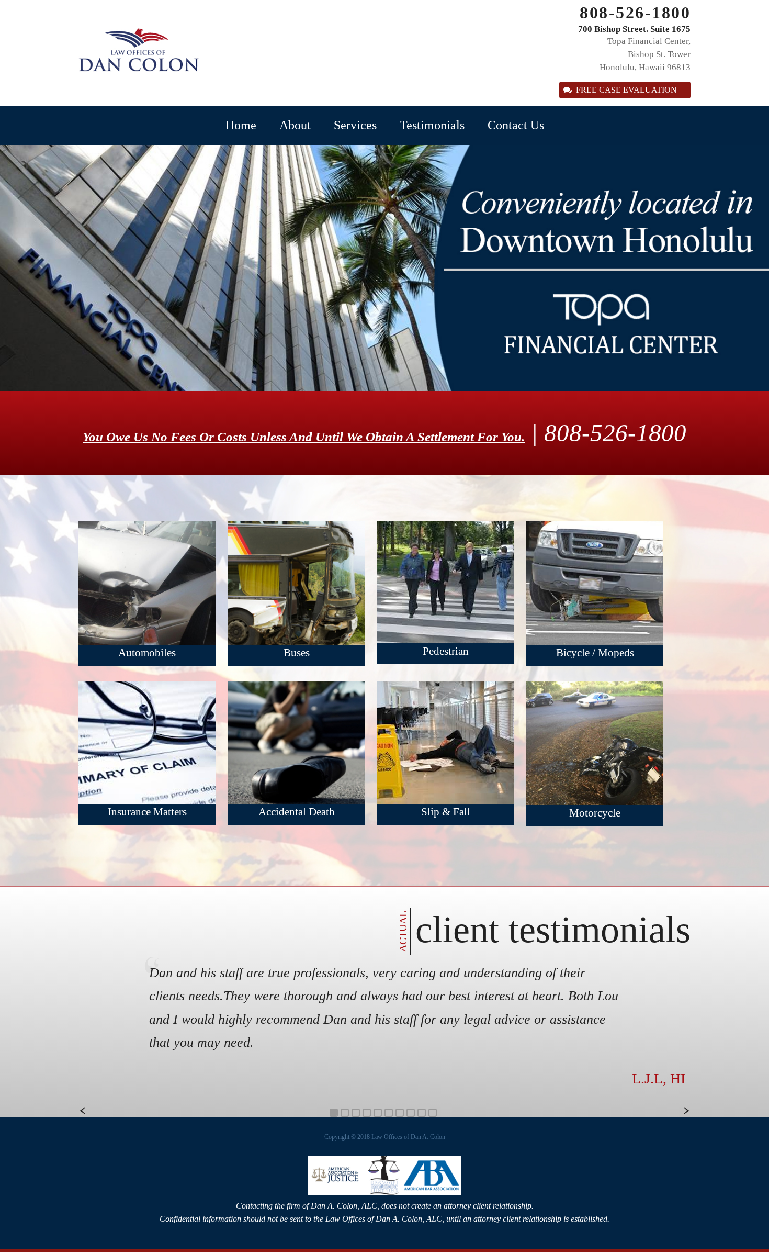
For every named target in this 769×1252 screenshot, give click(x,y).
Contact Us (516, 125)
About (295, 125)
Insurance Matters (147, 812)
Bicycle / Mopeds (595, 652)
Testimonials (432, 125)
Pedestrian (446, 651)
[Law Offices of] (138, 68)
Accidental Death (296, 812)
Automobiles (147, 652)
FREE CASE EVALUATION (626, 89)
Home (240, 125)
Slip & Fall (445, 812)
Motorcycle (594, 813)
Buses (297, 652)
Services (355, 125)
